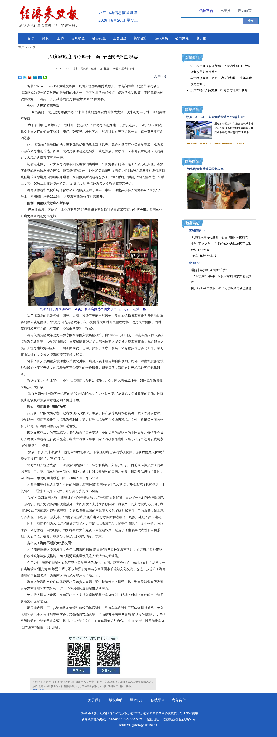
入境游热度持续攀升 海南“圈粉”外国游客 (219, 237)
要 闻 (46, 38)
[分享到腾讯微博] (35, 77)
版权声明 (116, 700)
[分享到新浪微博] (30, 77)
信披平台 (206, 11)
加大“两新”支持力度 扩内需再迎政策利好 (219, 90)
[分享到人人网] (40, 77)
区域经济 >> (197, 230)
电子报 (225, 11)
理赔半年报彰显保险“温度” (209, 270)
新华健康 (140, 38)
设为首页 (245, 11)
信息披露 (78, 38)
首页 (21, 47)
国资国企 (120, 38)
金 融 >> (194, 263)
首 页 (31, 38)
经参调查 (99, 38)
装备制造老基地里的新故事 (205, 169)
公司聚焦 (182, 38)
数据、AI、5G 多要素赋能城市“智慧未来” (215, 117)
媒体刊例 (137, 700)
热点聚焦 (161, 38)
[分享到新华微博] (25, 77)
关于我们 (95, 700)
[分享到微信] (45, 77)
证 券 (60, 38)
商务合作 (179, 700)
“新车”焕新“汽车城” (204, 256)
